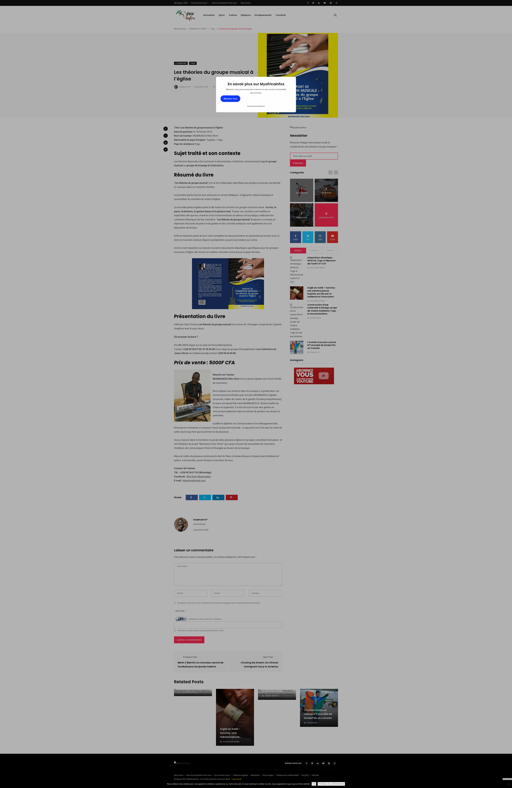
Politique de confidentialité (331, 784)
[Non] (508, 784)
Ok (314, 784)
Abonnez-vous (230, 98)
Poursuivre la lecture (256, 106)
